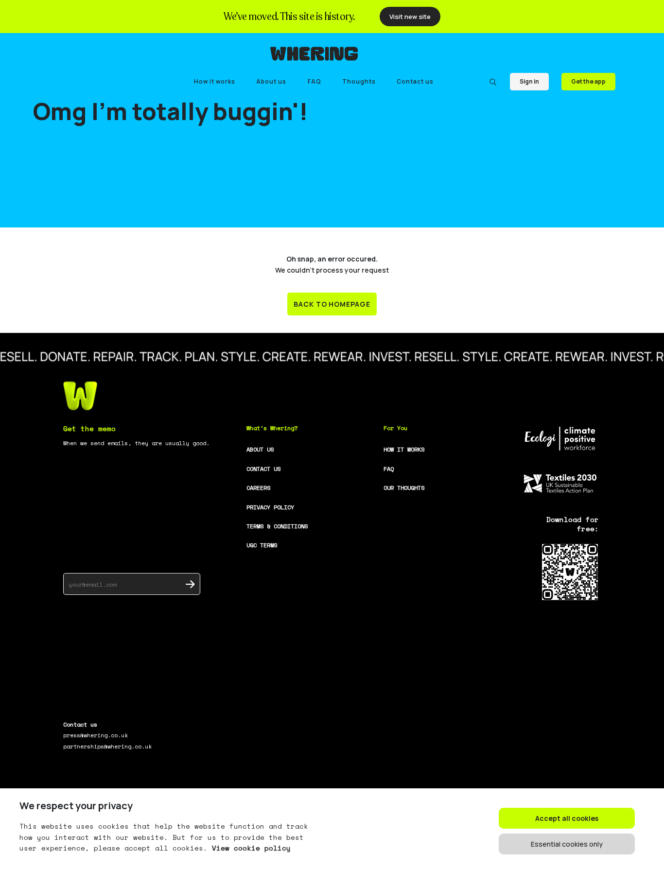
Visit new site (410, 16)
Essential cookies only (567, 844)
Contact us (415, 81)
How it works (214, 81)
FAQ (314, 81)
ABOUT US (260, 449)
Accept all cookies (566, 818)
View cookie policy (251, 848)
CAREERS (258, 488)
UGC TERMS (261, 545)
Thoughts (359, 81)
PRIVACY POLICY (270, 507)
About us (271, 81)
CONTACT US (263, 469)
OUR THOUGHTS (404, 488)
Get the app (588, 81)
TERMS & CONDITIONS (277, 526)
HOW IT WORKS (404, 449)
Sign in (529, 81)
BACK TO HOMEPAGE (332, 304)
